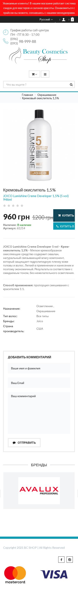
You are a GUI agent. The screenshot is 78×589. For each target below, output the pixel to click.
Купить (68, 215)
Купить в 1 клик (67, 226)
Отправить (26, 442)
